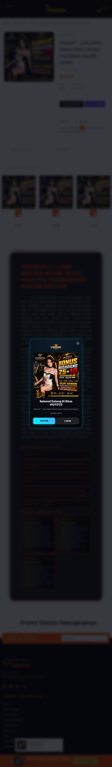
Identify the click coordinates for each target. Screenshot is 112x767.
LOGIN (67, 421)
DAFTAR (44, 421)
